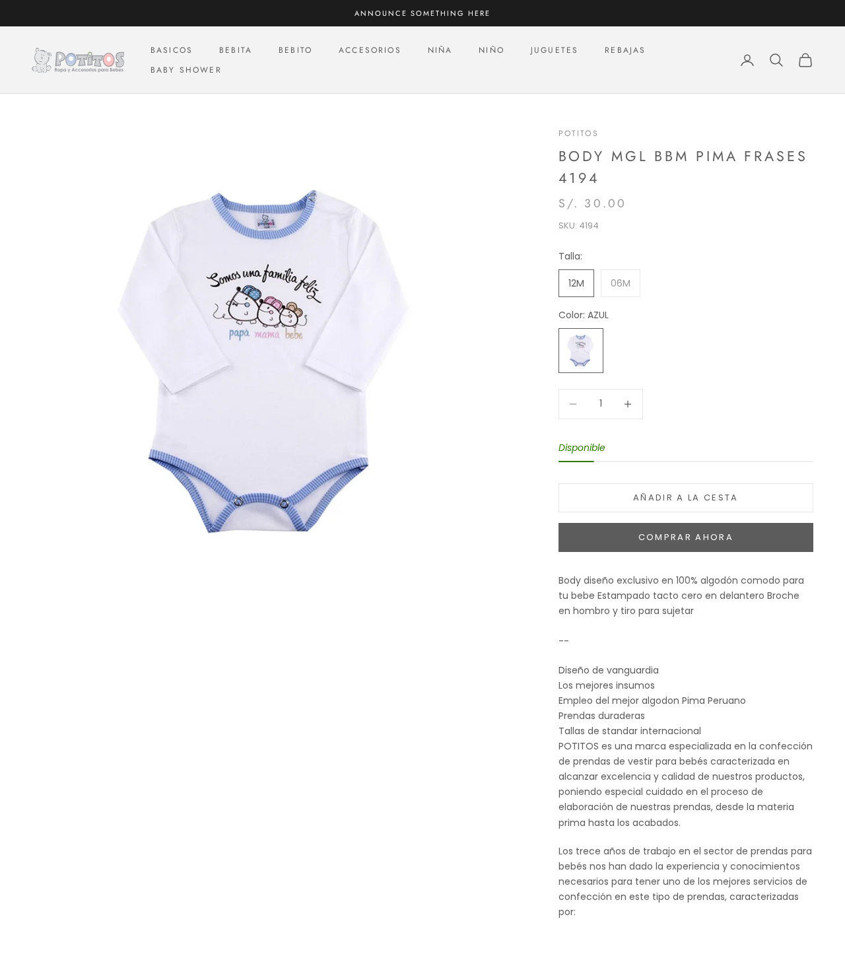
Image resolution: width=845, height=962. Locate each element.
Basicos (172, 50)
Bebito (295, 50)
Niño (491, 50)
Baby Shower (186, 70)
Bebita (235, 50)
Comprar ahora (685, 537)
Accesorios (370, 50)
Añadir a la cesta (686, 497)
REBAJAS (625, 50)
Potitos (578, 133)
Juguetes (554, 50)
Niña (440, 50)
